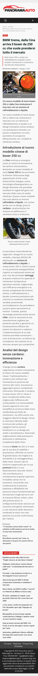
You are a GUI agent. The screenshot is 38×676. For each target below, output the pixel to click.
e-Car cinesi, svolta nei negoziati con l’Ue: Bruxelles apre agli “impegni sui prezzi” (17, 607)
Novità (5, 35)
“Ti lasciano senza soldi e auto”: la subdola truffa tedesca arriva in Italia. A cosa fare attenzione (19, 528)
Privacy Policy (28, 644)
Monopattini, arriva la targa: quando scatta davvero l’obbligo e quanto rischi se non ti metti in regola (18, 616)
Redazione (17, 644)
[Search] (32, 20)
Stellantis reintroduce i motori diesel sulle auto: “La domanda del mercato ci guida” (18, 566)
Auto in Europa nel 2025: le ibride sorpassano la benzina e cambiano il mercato (17, 582)
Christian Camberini (11, 69)
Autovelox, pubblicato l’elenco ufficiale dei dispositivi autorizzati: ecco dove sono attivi (18, 634)
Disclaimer (18, 646)
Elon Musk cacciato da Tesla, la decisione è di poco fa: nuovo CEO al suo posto (18, 539)
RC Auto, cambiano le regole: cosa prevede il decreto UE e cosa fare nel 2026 (18, 598)
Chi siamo (8, 644)
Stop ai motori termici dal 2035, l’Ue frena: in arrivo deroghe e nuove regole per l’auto (19, 625)
